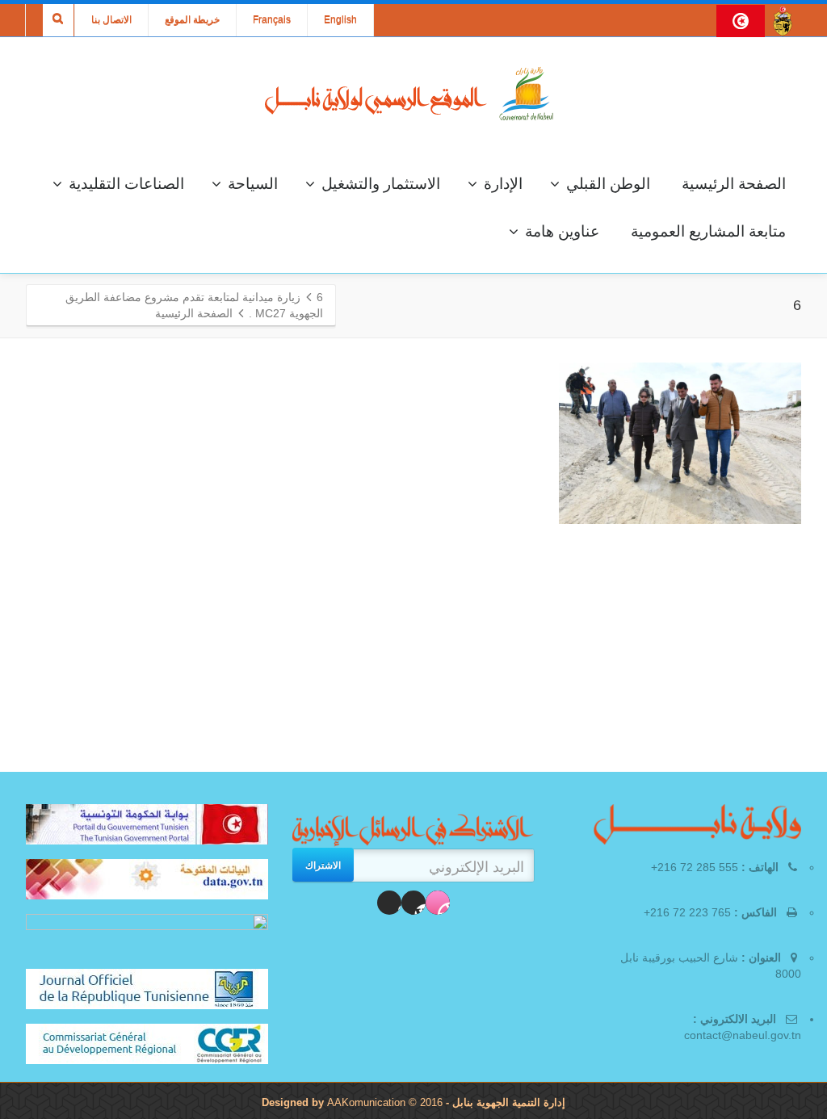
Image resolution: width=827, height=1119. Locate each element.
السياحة (253, 183)
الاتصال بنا (111, 20)
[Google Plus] (389, 903)
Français (272, 20)
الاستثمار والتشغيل (380, 183)
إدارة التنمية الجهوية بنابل (507, 1102)
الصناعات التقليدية (126, 183)
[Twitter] (413, 903)
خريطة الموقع (192, 20)
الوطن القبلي (608, 183)
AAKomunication (366, 1102)
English (340, 20)
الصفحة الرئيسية (734, 183)
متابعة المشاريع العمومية (708, 231)
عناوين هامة (562, 231)
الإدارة (503, 183)
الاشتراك (323, 864)
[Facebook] (438, 903)
